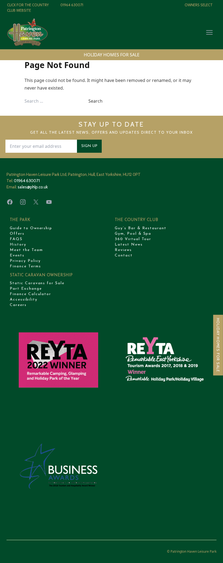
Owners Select (199, 5)
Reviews (123, 250)
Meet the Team (26, 250)
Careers (18, 305)
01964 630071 (71, 5)
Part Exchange (26, 289)
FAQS (16, 239)
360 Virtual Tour (133, 239)
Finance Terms (25, 266)
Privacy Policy (25, 261)
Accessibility (23, 300)
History (18, 245)
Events (17, 255)
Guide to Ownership (31, 228)
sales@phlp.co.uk (33, 187)
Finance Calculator (30, 294)
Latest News (129, 245)
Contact (124, 255)
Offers (17, 234)
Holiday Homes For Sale (218, 345)
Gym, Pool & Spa (133, 234)
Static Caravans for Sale (37, 283)
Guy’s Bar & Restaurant (140, 228)
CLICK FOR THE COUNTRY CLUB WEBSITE (28, 8)
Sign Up (89, 146)
